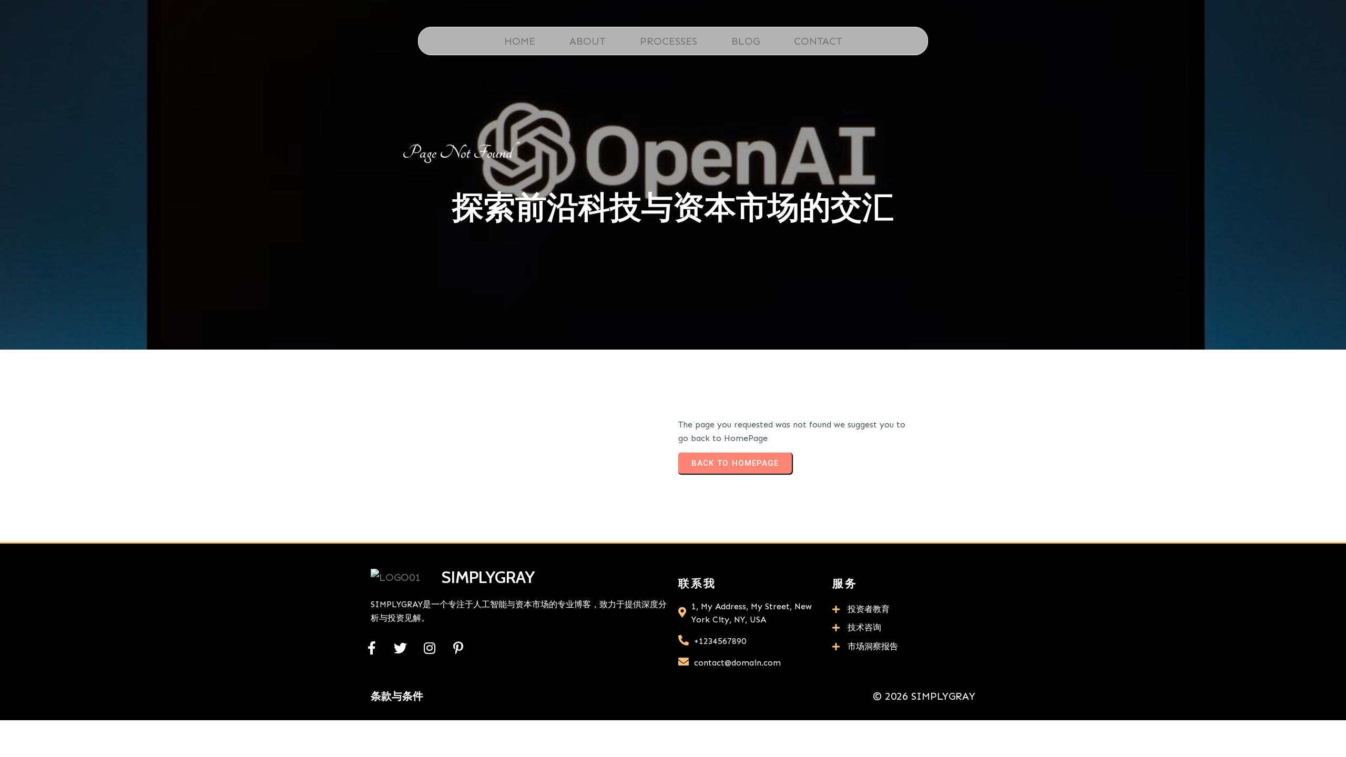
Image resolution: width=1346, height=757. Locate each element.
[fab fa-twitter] (400, 647)
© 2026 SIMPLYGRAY (924, 696)
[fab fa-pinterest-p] (458, 647)
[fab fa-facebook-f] (371, 647)
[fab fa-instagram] (429, 647)
